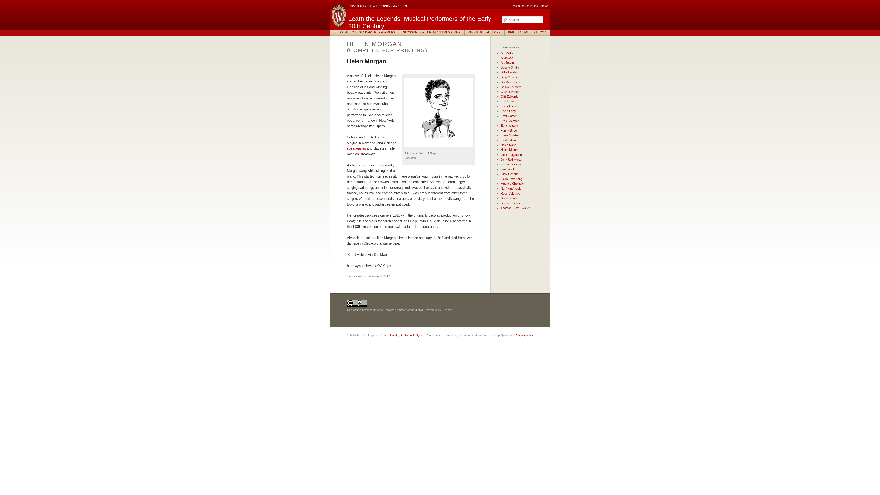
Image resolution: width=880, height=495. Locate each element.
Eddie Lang (508, 111)
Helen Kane (508, 145)
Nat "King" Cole (511, 188)
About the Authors (484, 32)
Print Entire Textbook (527, 32)
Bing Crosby (509, 77)
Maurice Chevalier (513, 183)
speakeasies (356, 148)
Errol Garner (509, 116)
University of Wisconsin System (406, 335)
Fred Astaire (509, 140)
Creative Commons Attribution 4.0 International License (418, 310)
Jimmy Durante (511, 164)
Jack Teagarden (511, 155)
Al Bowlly (507, 53)
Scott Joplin (509, 198)
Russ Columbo (510, 193)
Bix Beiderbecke (511, 82)
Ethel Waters (509, 125)
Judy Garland (509, 174)
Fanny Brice (509, 130)
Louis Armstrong (511, 179)
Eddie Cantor (509, 106)
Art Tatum (507, 62)
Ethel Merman (510, 121)
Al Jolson (507, 58)
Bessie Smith (510, 67)
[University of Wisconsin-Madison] (339, 27)
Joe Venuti (508, 169)
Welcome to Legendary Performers (364, 32)
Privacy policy (524, 335)
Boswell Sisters (511, 87)
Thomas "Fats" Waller (515, 208)
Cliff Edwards (509, 96)
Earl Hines (507, 101)
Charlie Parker (510, 92)
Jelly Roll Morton (512, 159)
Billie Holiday (509, 72)
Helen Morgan (510, 149)
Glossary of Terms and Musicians (431, 32)
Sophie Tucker (510, 203)
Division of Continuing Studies (529, 6)
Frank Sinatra (510, 135)
